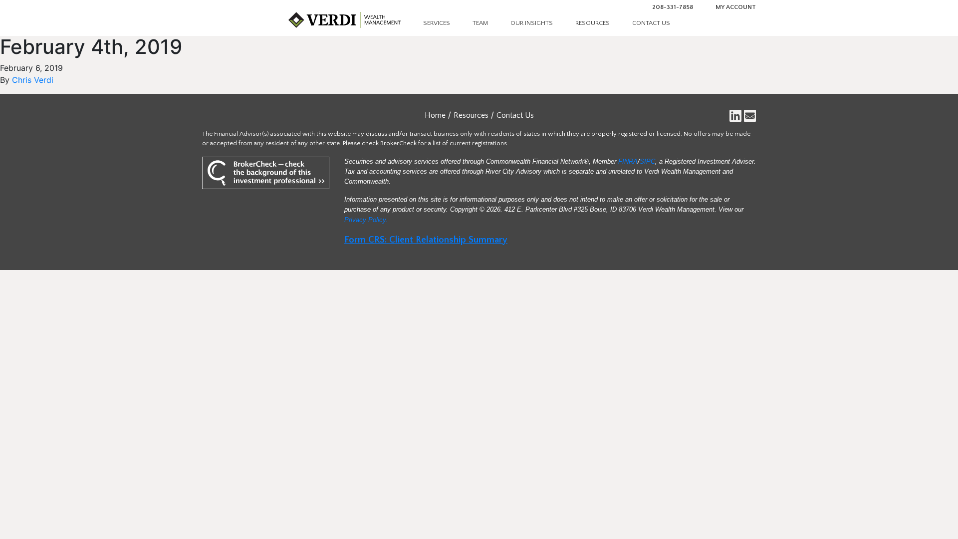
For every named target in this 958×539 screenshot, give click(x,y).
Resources (592, 22)
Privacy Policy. (366, 220)
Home (435, 115)
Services (436, 22)
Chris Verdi (32, 80)
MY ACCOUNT (736, 6)
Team (480, 22)
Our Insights (531, 22)
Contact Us (651, 22)
